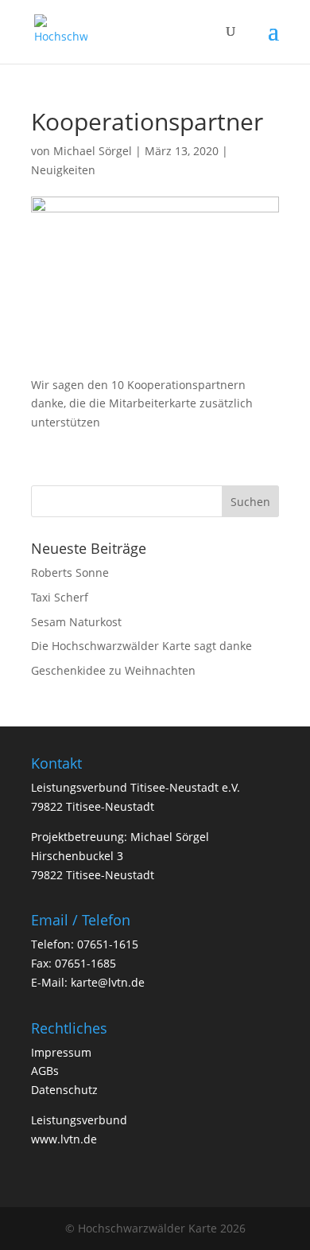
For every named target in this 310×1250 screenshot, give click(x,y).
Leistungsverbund (79, 1119)
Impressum (61, 1052)
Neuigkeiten (63, 169)
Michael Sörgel (92, 150)
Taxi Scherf (59, 597)
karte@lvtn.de (108, 982)
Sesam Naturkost (76, 621)
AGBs (45, 1070)
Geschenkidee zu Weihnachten (113, 670)
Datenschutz (64, 1089)
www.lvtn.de (64, 1139)
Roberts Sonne (70, 572)
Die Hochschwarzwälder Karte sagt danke (141, 645)
